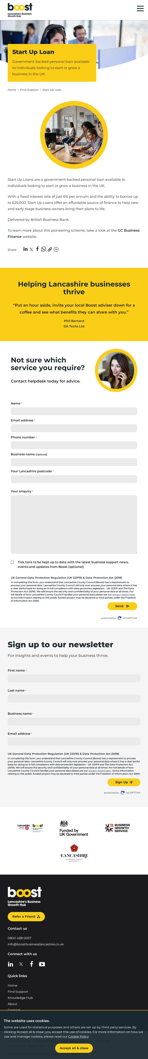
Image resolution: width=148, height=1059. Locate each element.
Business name (29, 454)
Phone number (24, 437)
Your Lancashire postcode (32, 471)
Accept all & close (74, 1048)
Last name (17, 690)
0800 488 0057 (19, 938)
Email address (23, 420)
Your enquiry (22, 491)
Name (16, 403)
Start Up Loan (51, 90)
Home (12, 90)
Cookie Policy (78, 1036)
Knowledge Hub (20, 998)
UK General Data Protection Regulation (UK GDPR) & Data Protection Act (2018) (66, 577)
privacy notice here (123, 594)
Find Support (29, 90)
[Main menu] (140, 8)
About (12, 1004)
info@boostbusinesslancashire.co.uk (36, 944)
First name (17, 670)
